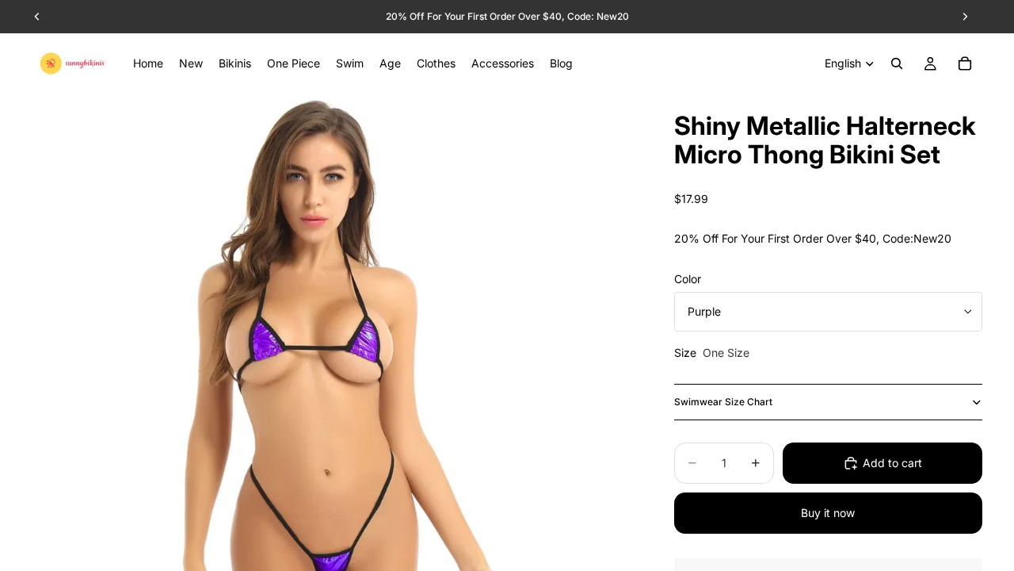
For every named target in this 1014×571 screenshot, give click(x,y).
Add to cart (892, 462)
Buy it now (828, 512)
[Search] (896, 63)
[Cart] (964, 63)
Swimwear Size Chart (723, 402)
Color (687, 279)
